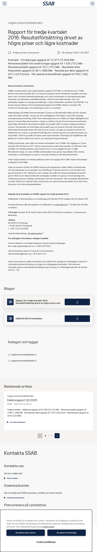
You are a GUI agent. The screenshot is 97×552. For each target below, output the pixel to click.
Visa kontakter (12, 478)
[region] (46, 531)
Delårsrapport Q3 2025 (22, 400)
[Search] (4, 3)
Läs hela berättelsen (18, 422)
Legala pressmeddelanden (22, 354)
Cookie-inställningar (46, 542)
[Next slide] (57, 435)
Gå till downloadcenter (15, 498)
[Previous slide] (39, 435)
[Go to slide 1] (45, 435)
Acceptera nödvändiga (66, 532)
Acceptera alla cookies (26, 532)
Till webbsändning (35, 233)
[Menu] (92, 3)
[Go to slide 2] (48, 435)
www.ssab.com (61, 204)
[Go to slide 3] (51, 435)
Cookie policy (49, 527)
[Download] (77, 302)
